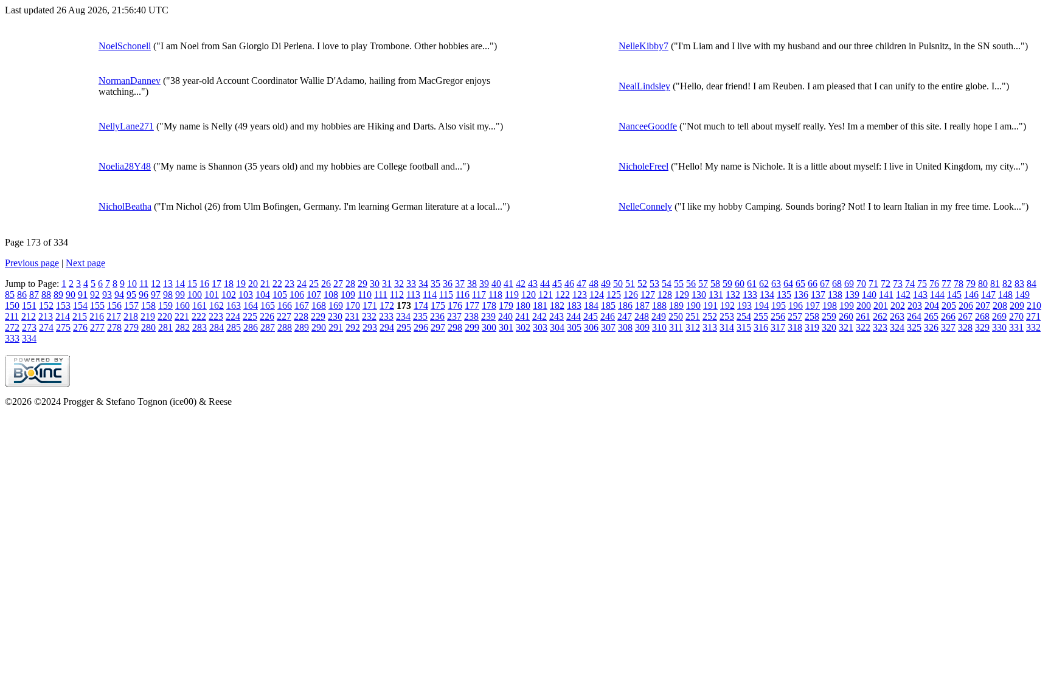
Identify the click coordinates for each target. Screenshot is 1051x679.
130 (699, 294)
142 (903, 294)
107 (314, 294)
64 (788, 283)
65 (800, 283)
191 (710, 305)
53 (654, 283)
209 (1017, 305)
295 (404, 327)
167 (301, 305)
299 (472, 327)
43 (533, 283)
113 (413, 294)
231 (352, 316)
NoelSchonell (125, 46)
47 (581, 283)
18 (229, 283)
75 (922, 283)
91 (83, 294)
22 (277, 283)
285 (233, 327)
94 (119, 294)
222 (199, 316)
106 (297, 294)
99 (180, 294)
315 (744, 327)
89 (58, 294)
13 (168, 283)
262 (880, 316)
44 (545, 283)
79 (971, 283)
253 (727, 316)
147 (988, 294)
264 (914, 316)
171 (369, 305)
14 (180, 283)
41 (508, 283)
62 (764, 283)
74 (910, 283)
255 (761, 316)
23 (289, 283)
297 (438, 327)
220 (165, 316)
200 (863, 305)
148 (1005, 294)
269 (999, 316)
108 (331, 294)
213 (45, 316)
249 (658, 316)
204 (931, 305)
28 (350, 283)
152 (46, 305)
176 (455, 305)
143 (920, 294)
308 (625, 327)
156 (114, 305)
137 (818, 294)
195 (778, 305)
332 (1033, 327)
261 (863, 316)
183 (574, 305)
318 (795, 327)
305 (574, 327)
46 (569, 283)
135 (784, 294)
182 (557, 305)
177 (472, 305)
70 (861, 283)
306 (591, 327)
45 (557, 283)
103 (245, 294)
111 (380, 294)
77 (946, 283)
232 (369, 316)
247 (624, 316)
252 (709, 316)
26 (326, 283)
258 (812, 316)
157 (131, 305)
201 (880, 305)
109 (348, 294)
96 (143, 294)
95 (131, 294)
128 (664, 294)
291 (335, 327)
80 (983, 283)
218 (130, 316)
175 (438, 305)
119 (512, 294)
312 (692, 327)
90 (70, 294)
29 (362, 283)
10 (132, 283)
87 (34, 294)
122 (562, 294)
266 (948, 316)
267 (965, 316)
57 (703, 283)
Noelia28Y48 (125, 166)
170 (352, 305)
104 (262, 294)
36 (448, 283)
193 (744, 305)
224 (233, 316)
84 (1031, 283)
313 (709, 327)
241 (522, 316)
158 (148, 305)
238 (471, 316)
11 (143, 283)
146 (971, 294)
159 (165, 305)
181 (540, 305)
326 (931, 327)
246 (607, 316)
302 (523, 327)
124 (596, 294)
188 (659, 305)
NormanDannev (130, 80)
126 (630, 294)
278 (114, 327)
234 (403, 316)
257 (795, 316)
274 (46, 327)
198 (829, 305)
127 (647, 294)
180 (523, 305)
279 (131, 327)
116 (463, 294)
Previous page (32, 263)
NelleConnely (645, 206)
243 (556, 316)
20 (253, 283)
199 (846, 305)
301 (506, 327)
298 (455, 327)
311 (676, 327)
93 (107, 294)
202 (897, 305)
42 (521, 283)
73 (898, 283)
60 (739, 283)
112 (397, 294)
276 (80, 327)
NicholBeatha (125, 206)
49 (606, 283)
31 (387, 283)
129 (682, 294)
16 (204, 283)
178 (489, 305)
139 (852, 294)
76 (934, 283)
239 (488, 316)
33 (411, 283)
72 (885, 283)
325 (914, 327)
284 (216, 327)
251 (692, 316)
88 (46, 294)
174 (421, 305)
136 (801, 294)
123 (579, 294)
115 (446, 294)
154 (80, 305)
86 (22, 294)
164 (250, 305)
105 (279, 294)
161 (199, 305)
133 (750, 294)
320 (829, 327)
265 (931, 316)
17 (216, 283)
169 (335, 305)
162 (216, 305)
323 (880, 327)
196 (795, 305)
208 (1000, 305)
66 (812, 283)
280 (148, 327)
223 (216, 316)
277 (97, 327)
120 (528, 294)
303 (540, 327)
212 (28, 316)
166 (284, 305)
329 (982, 327)
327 (948, 327)
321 (846, 327)
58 (715, 283)
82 (1007, 283)
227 (284, 316)
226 (267, 316)
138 (835, 294)
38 (472, 283)
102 (228, 294)
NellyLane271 (126, 126)
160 (182, 305)
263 (897, 316)
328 (965, 327)
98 (168, 294)
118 (495, 294)
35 (435, 283)
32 (399, 283)
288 (284, 327)
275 (63, 327)
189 (676, 305)
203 (914, 305)
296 (421, 327)
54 (666, 283)
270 (1016, 316)
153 (63, 305)
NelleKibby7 (643, 46)
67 (825, 283)
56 (691, 283)
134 (767, 294)
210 (1034, 305)
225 (250, 316)
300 (489, 327)
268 (982, 316)
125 (613, 294)
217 (113, 316)
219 (147, 316)
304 (557, 327)
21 (265, 283)
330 (999, 327)
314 (727, 327)
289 (301, 327)
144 (937, 294)
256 (778, 316)
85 (10, 294)
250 (675, 316)
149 (1022, 294)
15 (192, 283)
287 (267, 327)
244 (573, 316)
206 (966, 305)
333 (12, 338)
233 (386, 316)
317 (778, 327)
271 (1033, 316)
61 (752, 283)
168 (318, 305)
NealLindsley (644, 86)
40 (496, 283)
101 (211, 294)
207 (983, 305)
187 (642, 305)
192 (727, 305)
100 (194, 294)
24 (302, 283)
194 (761, 305)
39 (484, 283)
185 (608, 305)
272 (12, 327)
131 (716, 294)
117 (479, 294)
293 (369, 327)
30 (375, 283)
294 (387, 327)
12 (156, 283)
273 (29, 327)
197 (812, 305)
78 (958, 283)
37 (460, 283)
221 (182, 316)
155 (97, 305)
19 (241, 283)
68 (837, 283)
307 (608, 327)
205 (949, 305)
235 (420, 316)
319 (812, 327)
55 (679, 283)
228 (301, 316)
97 (156, 294)
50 (618, 283)
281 (165, 327)
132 (733, 294)
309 (642, 327)
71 (873, 283)
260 (846, 316)
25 (314, 283)
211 (12, 316)
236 (437, 316)
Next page (85, 263)
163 (233, 305)
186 (625, 305)
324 (897, 327)
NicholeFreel (643, 166)
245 (590, 316)
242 (539, 316)
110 (365, 294)
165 (267, 305)
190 (693, 305)
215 (79, 316)
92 (95, 294)
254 (744, 316)
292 (352, 327)
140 (869, 294)
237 (454, 316)
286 (250, 327)
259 (829, 316)
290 (318, 327)
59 (727, 283)
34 (423, 283)
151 (29, 305)
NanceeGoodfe (648, 126)
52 (642, 283)
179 (506, 305)
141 (886, 294)
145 (954, 294)
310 (659, 327)
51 (630, 283)
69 (849, 283)
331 (1016, 327)
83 (1019, 283)
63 (776, 283)
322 (863, 327)
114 (430, 294)
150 (12, 305)
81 (995, 283)
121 (545, 294)
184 (591, 305)
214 (62, 316)
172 (387, 305)
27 (338, 283)
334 (29, 338)
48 (593, 283)
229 (318, 316)
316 (761, 327)
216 (96, 316)
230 (335, 316)
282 (182, 327)
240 (505, 316)
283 (199, 327)
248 (641, 316)
